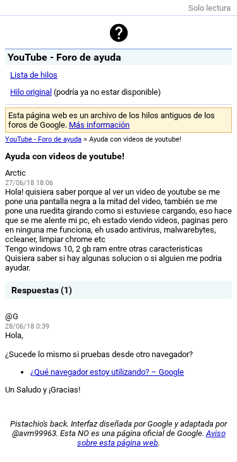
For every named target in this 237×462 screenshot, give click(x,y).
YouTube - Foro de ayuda (43, 139)
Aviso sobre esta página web (151, 438)
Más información (99, 125)
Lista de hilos (34, 75)
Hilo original (31, 92)
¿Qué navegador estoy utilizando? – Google (107, 372)
